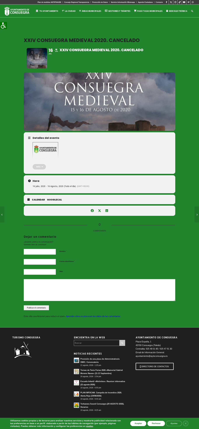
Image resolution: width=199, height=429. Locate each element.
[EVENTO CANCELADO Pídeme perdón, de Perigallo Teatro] (196, 214)
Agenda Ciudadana (145, 2)
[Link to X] (171, 2)
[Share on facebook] (92, 210)
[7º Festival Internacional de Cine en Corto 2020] (2, 214)
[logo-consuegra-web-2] (19, 11)
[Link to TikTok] (180, 2)
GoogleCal (54, 199)
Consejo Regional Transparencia (76, 2)
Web (61, 271)
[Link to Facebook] (166, 2)
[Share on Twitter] (99, 210)
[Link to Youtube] (184, 2)
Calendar (38, 199)
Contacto (159, 2)
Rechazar (156, 423)
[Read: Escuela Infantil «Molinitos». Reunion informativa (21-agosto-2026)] (76, 382)
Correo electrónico (67, 261)
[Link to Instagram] (175, 2)
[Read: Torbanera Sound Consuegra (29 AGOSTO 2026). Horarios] (76, 405)
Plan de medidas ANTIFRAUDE (49, 2)
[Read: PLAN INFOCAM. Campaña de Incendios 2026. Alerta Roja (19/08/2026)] (76, 394)
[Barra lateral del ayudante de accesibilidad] (3, 25)
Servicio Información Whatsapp (123, 2)
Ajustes (173, 423)
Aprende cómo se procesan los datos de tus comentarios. (93, 316)
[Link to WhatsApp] (193, 2)
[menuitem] (49, 2)
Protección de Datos (100, 2)
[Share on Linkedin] (106, 210)
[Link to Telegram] (188, 2)
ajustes (89, 426)
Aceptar (138, 423)
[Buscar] (192, 11)
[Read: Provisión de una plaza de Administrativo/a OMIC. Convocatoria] (76, 360)
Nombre (63, 251)
